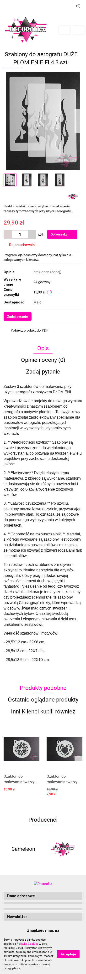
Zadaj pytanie (17, 316)
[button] (43, 896)
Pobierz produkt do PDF (29, 330)
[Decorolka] (73, 196)
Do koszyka (59, 234)
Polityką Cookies (27, 943)
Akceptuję (68, 954)
